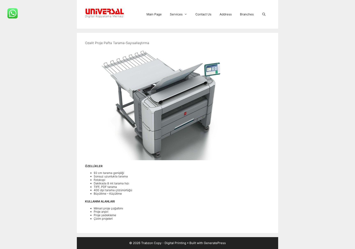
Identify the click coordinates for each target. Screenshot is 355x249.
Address (226, 14)
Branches (247, 14)
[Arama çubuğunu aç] (264, 14)
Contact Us (203, 14)
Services (176, 14)
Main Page (154, 14)
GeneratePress (215, 243)
